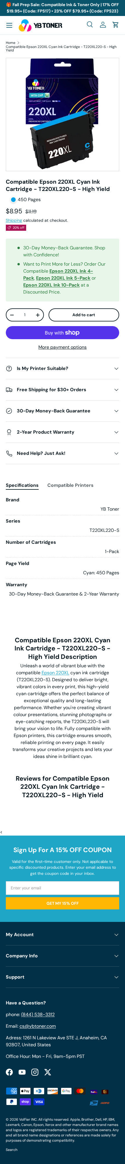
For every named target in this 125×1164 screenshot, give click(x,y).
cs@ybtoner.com (37, 1026)
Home (10, 42)
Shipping (14, 220)
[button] (115, 24)
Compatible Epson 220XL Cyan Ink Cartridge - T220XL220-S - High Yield (61, 48)
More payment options (62, 347)
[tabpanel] (62, 547)
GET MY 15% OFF (63, 903)
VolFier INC (28, 1119)
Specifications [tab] (22, 485)
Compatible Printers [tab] (70, 485)
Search (11, 1149)
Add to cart (83, 314)
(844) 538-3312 (38, 1014)
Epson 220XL (55, 673)
